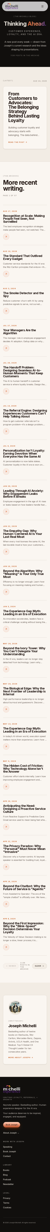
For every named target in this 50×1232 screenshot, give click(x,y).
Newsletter (8, 1184)
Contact (7, 1156)
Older (38, 966)
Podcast (7, 1179)
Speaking (7, 1146)
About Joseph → (11, 1132)
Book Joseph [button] (12, 1125)
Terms (6, 1203)
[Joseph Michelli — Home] (11, 6)
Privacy (6, 1198)
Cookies (7, 1207)
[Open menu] (42, 6)
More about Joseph (19, 1057)
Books (6, 1170)
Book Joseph (9, 1151)
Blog (5, 1175)
